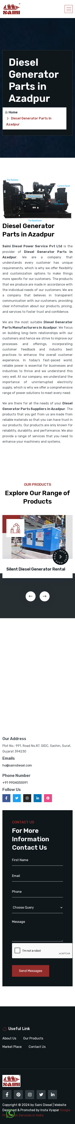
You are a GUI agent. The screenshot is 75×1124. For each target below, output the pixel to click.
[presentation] (31, 596)
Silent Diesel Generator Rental (35, 569)
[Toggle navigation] (69, 9)
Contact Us (37, 1047)
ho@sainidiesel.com (17, 765)
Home (13, 112)
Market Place (12, 1047)
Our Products (33, 1038)
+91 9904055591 (15, 783)
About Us (9, 1038)
